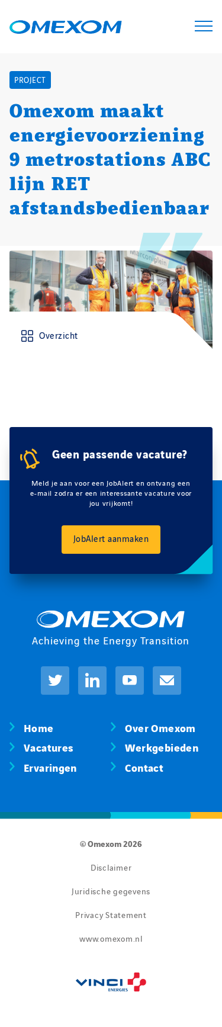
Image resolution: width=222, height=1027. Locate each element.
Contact (144, 767)
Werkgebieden (161, 747)
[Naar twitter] (55, 680)
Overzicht (58, 335)
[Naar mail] (167, 680)
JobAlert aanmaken (111, 538)
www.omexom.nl (111, 938)
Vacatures (48, 747)
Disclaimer (111, 867)
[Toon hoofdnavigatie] (204, 27)
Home (39, 727)
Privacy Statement (111, 914)
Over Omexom (160, 727)
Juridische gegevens (111, 891)
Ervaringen (50, 767)
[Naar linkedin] (92, 680)
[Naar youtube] (129, 680)
